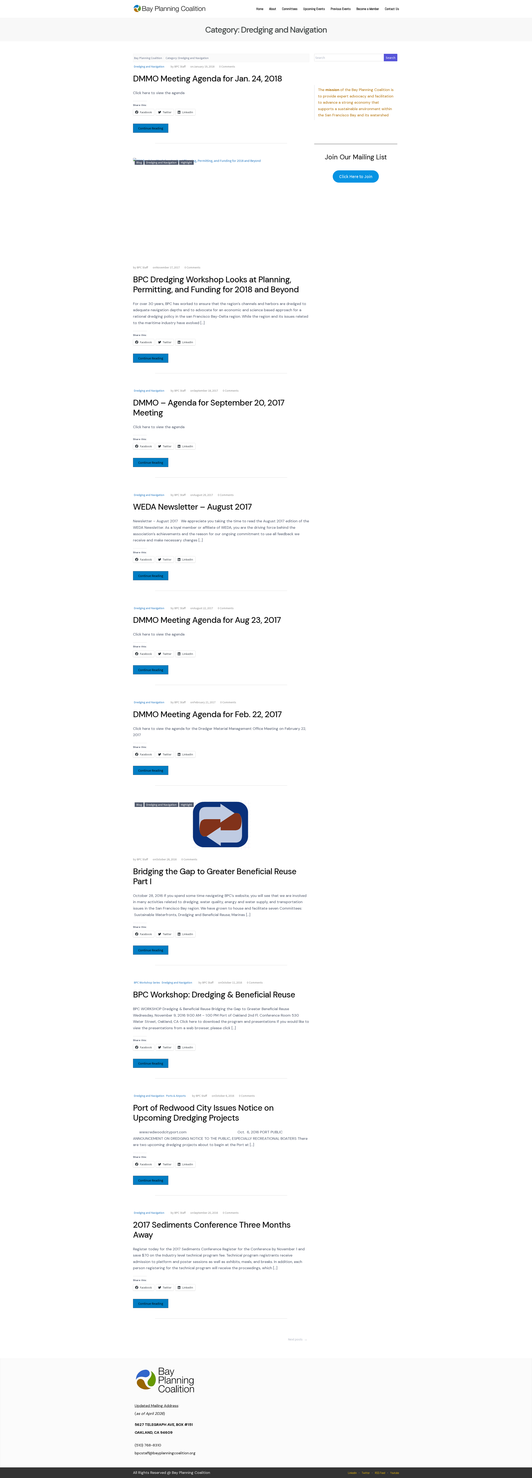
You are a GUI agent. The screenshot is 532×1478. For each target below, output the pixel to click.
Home (259, 9)
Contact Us (392, 9)
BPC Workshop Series (147, 982)
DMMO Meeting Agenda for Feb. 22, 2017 (207, 714)
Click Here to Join (355, 176)
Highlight (186, 162)
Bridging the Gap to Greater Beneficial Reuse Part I (214, 876)
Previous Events (341, 9)
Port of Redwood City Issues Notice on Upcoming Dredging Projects (203, 1112)
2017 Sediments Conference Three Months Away (212, 1229)
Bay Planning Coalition (148, 58)
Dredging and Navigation (149, 66)
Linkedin (352, 1473)
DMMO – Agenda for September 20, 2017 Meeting (208, 407)
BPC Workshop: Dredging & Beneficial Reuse (214, 994)
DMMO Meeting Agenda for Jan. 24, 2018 (207, 78)
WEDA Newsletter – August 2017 (192, 506)
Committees (289, 9)
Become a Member (367, 9)
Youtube (394, 1473)
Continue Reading (150, 128)
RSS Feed (380, 1473)
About (272, 9)
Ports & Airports (176, 1096)
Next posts (297, 1339)
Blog (139, 162)
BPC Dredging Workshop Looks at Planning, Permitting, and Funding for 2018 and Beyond (216, 284)
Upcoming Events (314, 9)
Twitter (366, 1473)
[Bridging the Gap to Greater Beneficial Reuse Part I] (221, 824)
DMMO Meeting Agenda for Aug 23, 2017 (207, 620)
